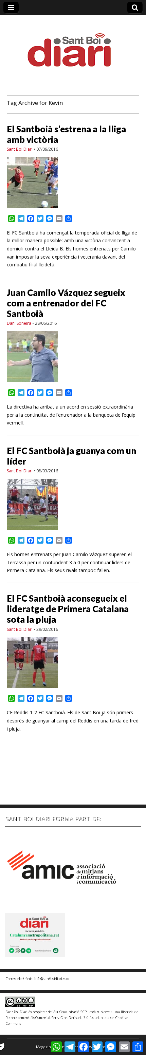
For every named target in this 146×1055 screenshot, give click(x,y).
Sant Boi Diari (20, 149)
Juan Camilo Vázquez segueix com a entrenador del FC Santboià (66, 303)
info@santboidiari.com (51, 978)
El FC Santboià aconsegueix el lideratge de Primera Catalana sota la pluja (68, 609)
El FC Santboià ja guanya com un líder (71, 456)
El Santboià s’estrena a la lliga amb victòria (66, 134)
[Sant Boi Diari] (73, 45)
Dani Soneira (19, 323)
